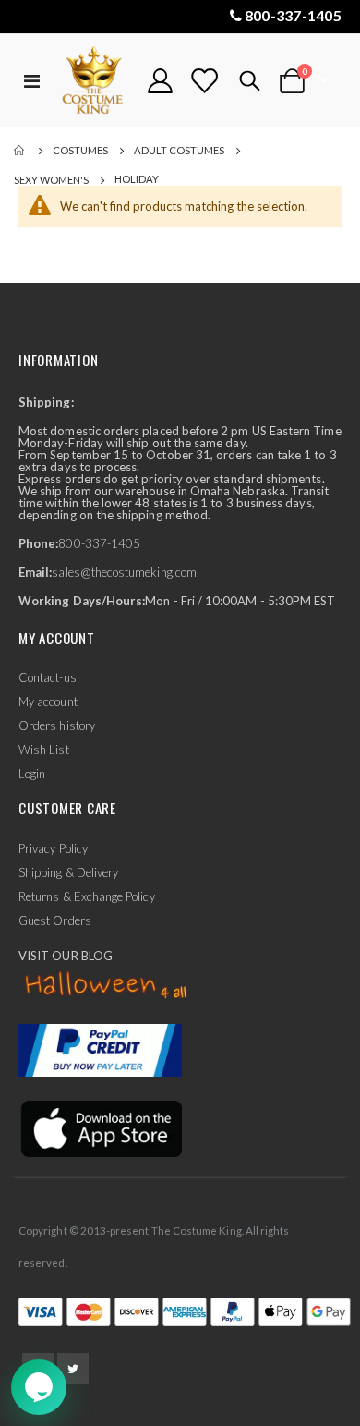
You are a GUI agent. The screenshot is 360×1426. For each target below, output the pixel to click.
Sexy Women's (51, 180)
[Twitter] (73, 1368)
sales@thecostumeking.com (124, 572)
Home (20, 151)
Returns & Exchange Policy (86, 896)
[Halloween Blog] (106, 985)
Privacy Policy (53, 848)
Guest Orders (54, 920)
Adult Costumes (179, 150)
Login (31, 773)
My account (48, 701)
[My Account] (160, 80)
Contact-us (47, 677)
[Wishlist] (204, 80)
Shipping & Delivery (68, 872)
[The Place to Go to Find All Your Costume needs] (94, 80)
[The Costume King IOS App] (100, 1127)
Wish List (43, 749)
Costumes (80, 150)
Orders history (56, 725)
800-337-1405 (293, 15)
